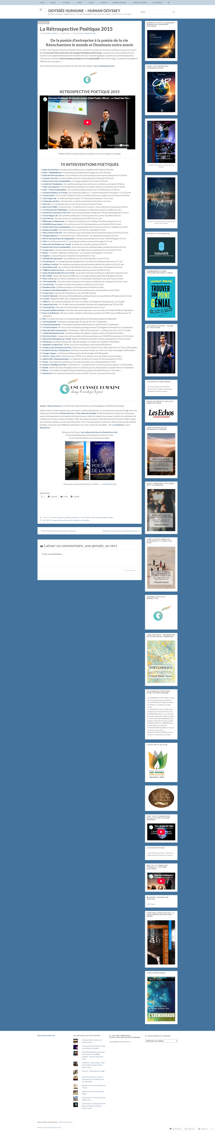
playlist (70, 520)
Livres (79, 2)
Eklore (45, 253)
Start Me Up (47, 218)
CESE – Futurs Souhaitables (54, 190)
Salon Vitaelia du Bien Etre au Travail (58, 273)
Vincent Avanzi (140, 2)
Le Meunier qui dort (51, 201)
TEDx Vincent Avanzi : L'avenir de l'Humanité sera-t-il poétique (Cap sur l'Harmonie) (93, 1079)
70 (51, 520)
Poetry (92, 517)
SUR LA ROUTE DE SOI (52, 233)
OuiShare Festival (50, 264)
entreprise (68, 1122)
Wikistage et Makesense (53, 221)
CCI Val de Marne (49, 327)
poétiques (76, 520)
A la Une (43, 22)
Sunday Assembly (50, 230)
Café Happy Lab (49, 198)
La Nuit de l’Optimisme (52, 184)
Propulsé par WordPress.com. (49, 1127)
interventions (63, 520)
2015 (48, 520)
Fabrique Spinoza (49, 236)
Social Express (48, 261)
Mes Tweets (151, 904)
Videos (104, 2)
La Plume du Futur (66, 413)
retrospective (85, 520)
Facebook (118, 425)
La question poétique (63, 517)
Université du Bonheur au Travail (56, 339)
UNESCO (46, 302)
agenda (55, 520)
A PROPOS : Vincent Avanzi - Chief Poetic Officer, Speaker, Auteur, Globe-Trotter (93, 1065)
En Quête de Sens (50, 178)
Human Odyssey (120, 2)
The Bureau (157, 2)
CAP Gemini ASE (49, 281)
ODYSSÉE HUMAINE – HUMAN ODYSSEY (84, 10)
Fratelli (45, 299)
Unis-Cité (46, 204)
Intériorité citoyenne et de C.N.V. (56, 213)
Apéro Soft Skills (49, 207)
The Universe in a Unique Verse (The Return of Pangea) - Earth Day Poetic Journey (93, 1106)
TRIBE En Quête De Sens (53, 270)
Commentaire (130, 570)
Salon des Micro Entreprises (54, 330)
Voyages (66, 2)
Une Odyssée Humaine (87, 413)
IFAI (44, 319)
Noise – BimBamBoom (51, 172)
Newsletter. (45, 428)
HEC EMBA (47, 276)
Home (42, 2)
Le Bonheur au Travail (78, 517)
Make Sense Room (50, 170)
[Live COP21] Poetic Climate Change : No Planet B (59, 531)
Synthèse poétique (102, 517)
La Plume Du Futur (106, 66)
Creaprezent (48, 250)
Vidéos (111, 517)
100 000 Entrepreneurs (52, 224)
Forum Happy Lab (50, 215)
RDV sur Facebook (46, 1035)
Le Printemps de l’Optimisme (55, 210)
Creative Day (48, 284)
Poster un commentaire (84, 33)
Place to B (46, 279)
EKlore (45, 370)
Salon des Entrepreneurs (53, 175)
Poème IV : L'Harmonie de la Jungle (93, 1071)
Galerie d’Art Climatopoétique (55, 359)
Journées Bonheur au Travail (54, 193)
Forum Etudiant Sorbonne (53, 310)
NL (169, 2)
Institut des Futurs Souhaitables (56, 227)
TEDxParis (47, 342)
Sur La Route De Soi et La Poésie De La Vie (99, 432)
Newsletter (47, 373)
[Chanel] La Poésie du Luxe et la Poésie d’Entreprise (120, 531)
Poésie (53, 2)
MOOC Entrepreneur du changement (58, 238)
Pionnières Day (48, 287)
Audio (91, 2)
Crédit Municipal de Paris (53, 333)
